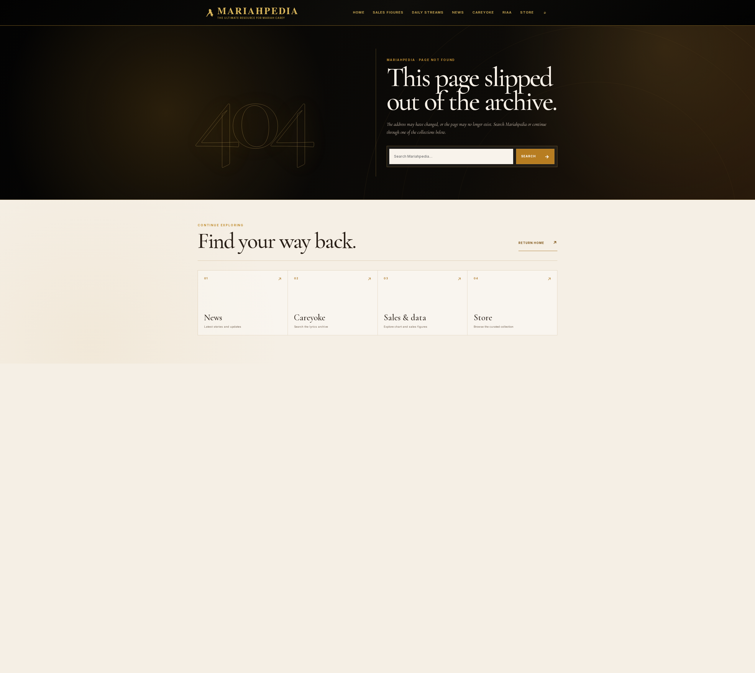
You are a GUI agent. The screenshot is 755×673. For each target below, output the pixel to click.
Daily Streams (428, 12)
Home (358, 12)
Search (535, 156)
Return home (537, 243)
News (458, 12)
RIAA (507, 12)
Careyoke (483, 12)
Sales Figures (388, 12)
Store (527, 12)
